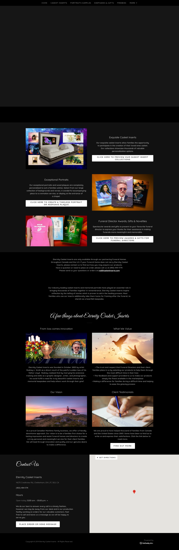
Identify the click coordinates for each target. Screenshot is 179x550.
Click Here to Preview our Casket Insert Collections (122, 158)
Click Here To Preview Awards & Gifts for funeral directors (122, 239)
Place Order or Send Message (38, 524)
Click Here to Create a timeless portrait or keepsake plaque (56, 203)
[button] (133, 3)
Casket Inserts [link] (59, 3)
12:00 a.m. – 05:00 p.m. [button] (36, 500)
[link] (146, 543)
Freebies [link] (121, 3)
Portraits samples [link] (80, 3)
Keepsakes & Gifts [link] (104, 3)
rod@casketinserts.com (109, 270)
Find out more (123, 446)
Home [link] (44, 3)
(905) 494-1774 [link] (22, 488)
